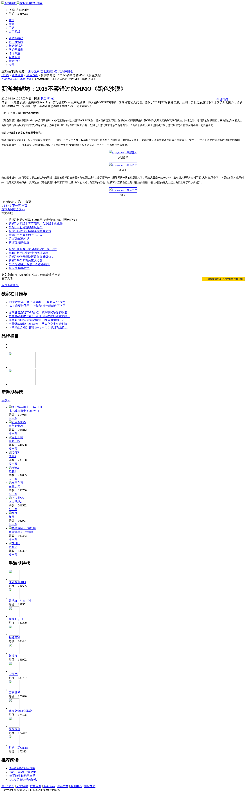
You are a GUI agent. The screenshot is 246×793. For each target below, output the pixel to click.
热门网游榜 (16, 42)
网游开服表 (16, 49)
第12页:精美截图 (19, 268)
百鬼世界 (14, 692)
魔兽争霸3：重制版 (21, 531)
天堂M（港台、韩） (21, 600)
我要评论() (47, 98)
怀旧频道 (14, 53)
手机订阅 (222, 99)
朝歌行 (13, 655)
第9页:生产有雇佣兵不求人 (26, 234)
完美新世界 (16, 425)
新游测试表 (16, 45)
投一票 (13, 418)
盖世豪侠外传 (49, 71)
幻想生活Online (18, 747)
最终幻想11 (16, 619)
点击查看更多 (10, 285)
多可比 (13, 547)
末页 (24, 205)
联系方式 (62, 786)
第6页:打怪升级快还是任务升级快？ (31, 256)
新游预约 (14, 61)
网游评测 (14, 57)
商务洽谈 (49, 786)
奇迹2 (12, 471)
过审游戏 (14, 31)
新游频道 (17, 75)
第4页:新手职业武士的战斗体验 (28, 252)
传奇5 (12, 456)
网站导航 (89, 786)
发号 (11, 64)
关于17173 (7, 786)
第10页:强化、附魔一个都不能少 (29, 264)
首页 (11, 20)
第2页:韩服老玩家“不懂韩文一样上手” (33, 249)
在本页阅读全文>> (13, 209)
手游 (11, 27)
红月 (11, 516)
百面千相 (14, 441)
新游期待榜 (16, 38)
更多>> (5, 400)
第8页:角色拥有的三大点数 (26, 260)
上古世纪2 (15, 501)
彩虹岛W (14, 637)
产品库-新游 (9, 79)
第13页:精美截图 (19, 242)
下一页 (16, 205)
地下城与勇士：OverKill (24, 410)
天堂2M (13, 674)
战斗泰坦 (14, 729)
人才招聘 (22, 786)
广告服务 (35, 786)
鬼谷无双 (34, 71)
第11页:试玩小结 (19, 238)
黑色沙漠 (32, 75)
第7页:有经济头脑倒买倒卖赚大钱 (30, 231)
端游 (11, 24)
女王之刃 (14, 486)
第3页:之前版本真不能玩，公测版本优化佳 (36, 223)
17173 (5, 75)
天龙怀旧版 (65, 71)
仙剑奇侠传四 (17, 582)
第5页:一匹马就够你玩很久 (26, 227)
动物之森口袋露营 (20, 710)
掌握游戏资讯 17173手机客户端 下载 (225, 279)
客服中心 (76, 786)
